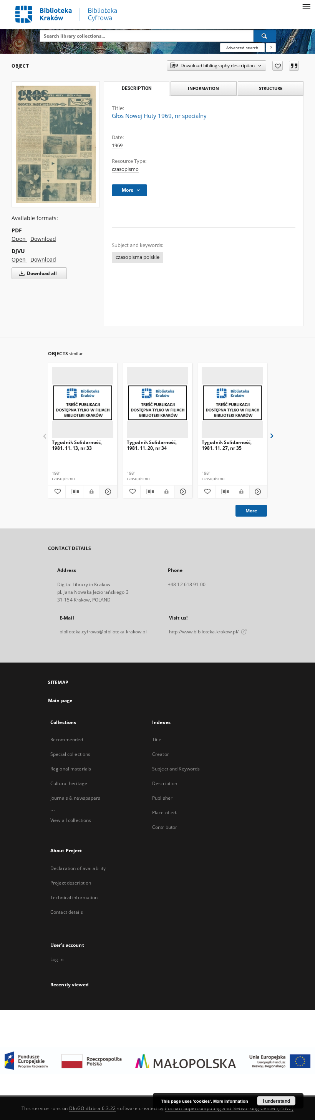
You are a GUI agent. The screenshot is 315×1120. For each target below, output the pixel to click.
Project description (70, 883)
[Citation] (294, 66)
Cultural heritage (68, 783)
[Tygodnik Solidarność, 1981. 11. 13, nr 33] (82, 402)
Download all (41, 273)
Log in (56, 959)
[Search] (265, 36)
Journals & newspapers (75, 798)
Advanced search (242, 47)
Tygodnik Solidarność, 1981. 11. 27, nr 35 (227, 445)
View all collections (70, 820)
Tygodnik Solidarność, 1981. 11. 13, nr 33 (77, 445)
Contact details (66, 912)
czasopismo (125, 169)
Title (157, 739)
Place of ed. (164, 812)
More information (230, 1101)
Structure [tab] (270, 88)
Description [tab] (136, 88)
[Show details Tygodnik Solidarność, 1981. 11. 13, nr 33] (107, 492)
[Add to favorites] (277, 66)
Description (164, 783)
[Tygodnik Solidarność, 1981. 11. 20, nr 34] (157, 402)
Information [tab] (203, 88)
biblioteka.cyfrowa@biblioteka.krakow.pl (103, 631)
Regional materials (70, 768)
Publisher (162, 798)
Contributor (164, 827)
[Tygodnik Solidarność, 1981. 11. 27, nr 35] (232, 402)
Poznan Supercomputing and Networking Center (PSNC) (229, 1108)
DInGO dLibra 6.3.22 (92, 1108)
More (251, 510)
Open (19, 238)
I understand (276, 1100)
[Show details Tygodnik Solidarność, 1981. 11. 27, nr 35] (257, 492)
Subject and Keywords (176, 768)
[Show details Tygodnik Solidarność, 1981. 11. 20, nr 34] (182, 492)
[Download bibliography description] (74, 492)
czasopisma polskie (137, 257)
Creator (160, 754)
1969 (117, 145)
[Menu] (306, 6)
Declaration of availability (78, 868)
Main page (60, 700)
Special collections (70, 754)
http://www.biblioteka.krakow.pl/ (204, 631)
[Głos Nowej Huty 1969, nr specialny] (56, 144)
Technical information (74, 897)
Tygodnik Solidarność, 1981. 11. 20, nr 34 (152, 445)
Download (43, 238)
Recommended (66, 739)
